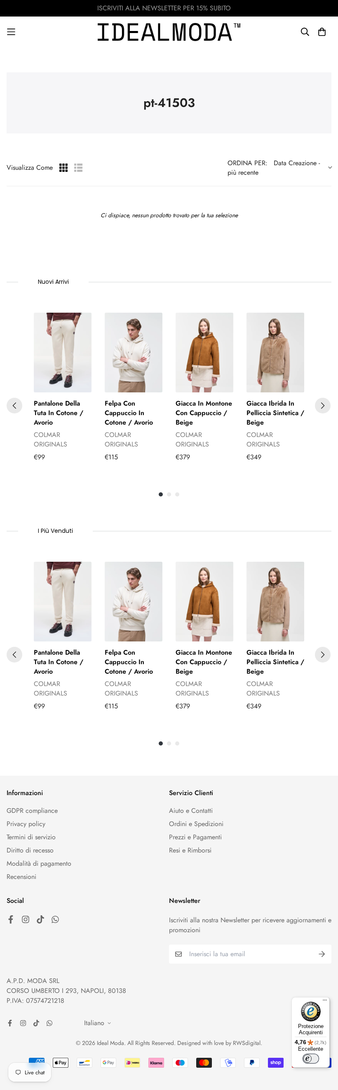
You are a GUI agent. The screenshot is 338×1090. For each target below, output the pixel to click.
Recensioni (21, 876)
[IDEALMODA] (169, 32)
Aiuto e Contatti (191, 810)
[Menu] (325, 1002)
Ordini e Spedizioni (196, 824)
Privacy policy (26, 824)
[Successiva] (323, 405)
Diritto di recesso (30, 850)
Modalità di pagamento (39, 863)
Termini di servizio (31, 837)
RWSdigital (247, 1043)
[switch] (311, 1059)
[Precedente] (14, 405)
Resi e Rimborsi (190, 850)
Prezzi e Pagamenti (195, 837)
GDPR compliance (32, 810)
